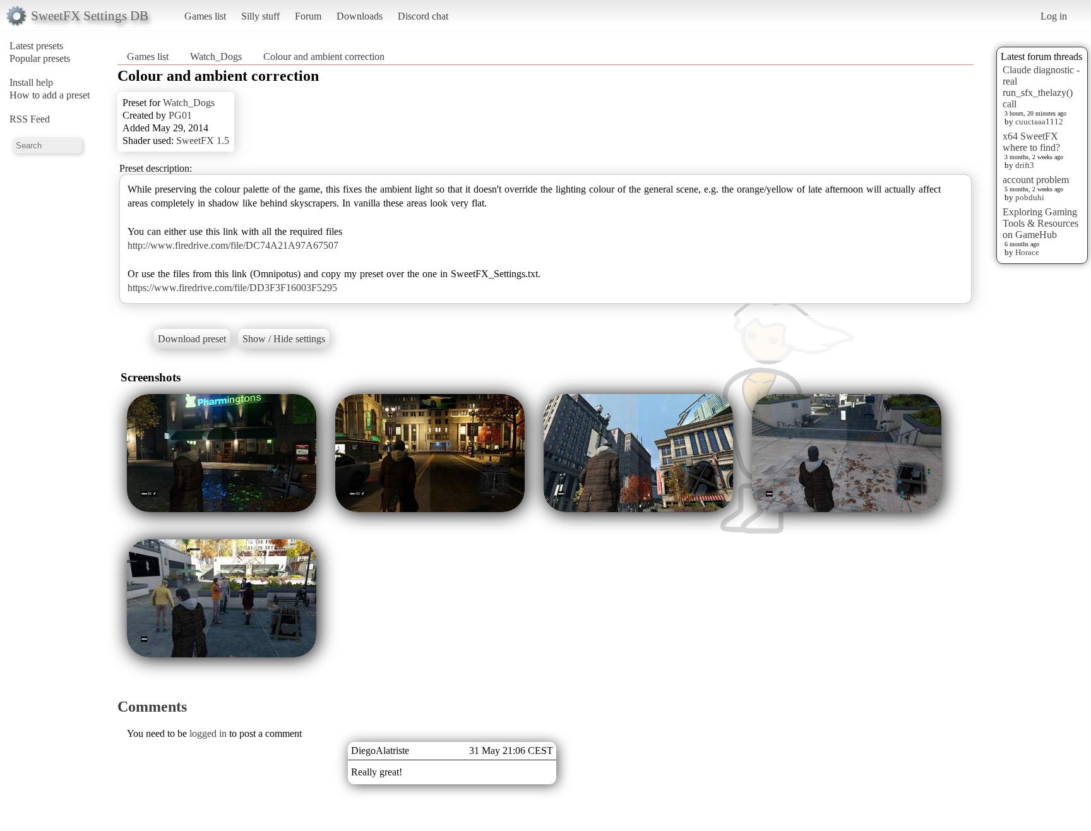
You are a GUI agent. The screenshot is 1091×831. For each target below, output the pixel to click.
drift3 (1024, 165)
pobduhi (1029, 197)
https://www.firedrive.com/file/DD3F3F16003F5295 (232, 287)
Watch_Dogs (216, 56)
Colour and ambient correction (324, 56)
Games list (205, 16)
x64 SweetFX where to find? (1031, 142)
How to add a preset (49, 95)
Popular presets (39, 58)
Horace (1027, 252)
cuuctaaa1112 (1039, 121)
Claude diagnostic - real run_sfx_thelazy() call (1041, 86)
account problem (1036, 179)
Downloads (360, 16)
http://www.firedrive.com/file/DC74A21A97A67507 (233, 245)
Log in (1053, 16)
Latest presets (36, 45)
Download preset (192, 338)
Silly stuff (260, 16)
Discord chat (423, 16)
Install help (31, 82)
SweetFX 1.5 (202, 140)
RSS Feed (29, 119)
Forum (308, 16)
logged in (208, 733)
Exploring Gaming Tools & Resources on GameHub (1040, 223)
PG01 (180, 115)
